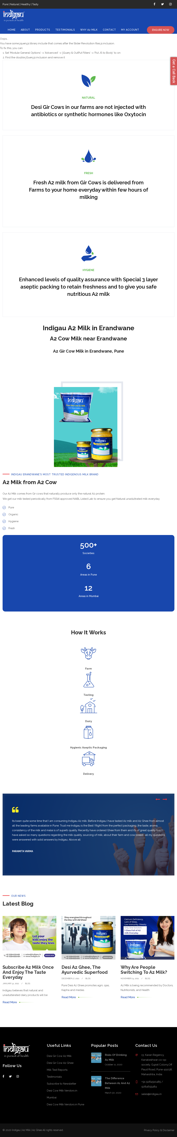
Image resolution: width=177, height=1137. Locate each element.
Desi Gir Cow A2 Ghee (60, 1062)
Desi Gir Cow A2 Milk (59, 1056)
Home (12, 29)
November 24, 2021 (130, 978)
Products (42, 29)
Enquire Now (160, 30)
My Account (130, 29)
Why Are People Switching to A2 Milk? (144, 970)
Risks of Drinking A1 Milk (116, 1057)
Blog (27, 983)
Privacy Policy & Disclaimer (159, 1130)
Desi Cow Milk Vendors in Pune (65, 1104)
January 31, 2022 (11, 983)
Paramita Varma (22, 851)
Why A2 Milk (89, 29)
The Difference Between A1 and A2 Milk (117, 1083)
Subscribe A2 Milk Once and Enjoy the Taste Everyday (28, 972)
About (25, 29)
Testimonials (65, 29)
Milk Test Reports (57, 1069)
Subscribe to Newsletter (61, 1083)
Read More (10, 1002)
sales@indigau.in (151, 1094)
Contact (109, 29)
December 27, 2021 (70, 978)
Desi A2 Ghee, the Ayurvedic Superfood (85, 970)
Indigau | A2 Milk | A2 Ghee (27, 1130)
